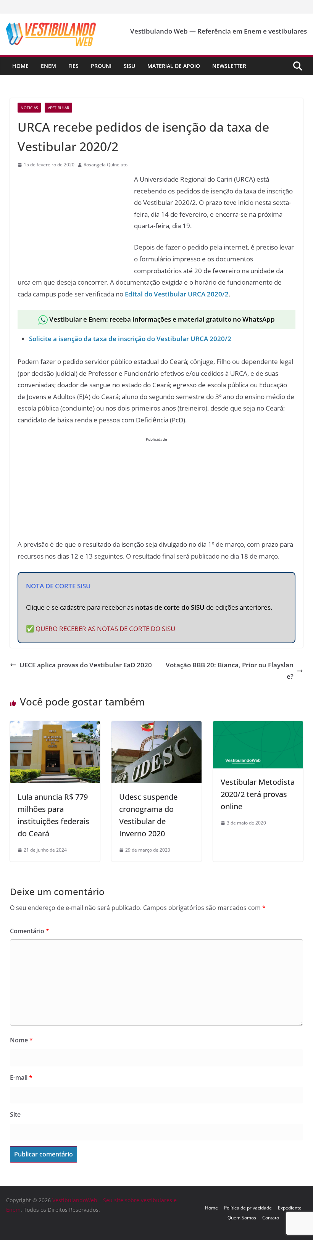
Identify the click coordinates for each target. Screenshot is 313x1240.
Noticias (29, 107)
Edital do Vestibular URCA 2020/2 (177, 294)
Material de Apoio (173, 65)
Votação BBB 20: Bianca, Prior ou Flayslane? (230, 670)
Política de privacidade (248, 1208)
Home (20, 65)
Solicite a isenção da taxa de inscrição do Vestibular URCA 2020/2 (130, 338)
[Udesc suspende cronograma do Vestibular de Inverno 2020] (156, 726)
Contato (270, 1217)
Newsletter (229, 65)
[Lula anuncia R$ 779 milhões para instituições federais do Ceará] (55, 726)
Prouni (101, 65)
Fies (73, 65)
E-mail (21, 1077)
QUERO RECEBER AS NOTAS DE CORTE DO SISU (105, 628)
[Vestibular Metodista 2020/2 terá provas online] (258, 726)
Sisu (129, 65)
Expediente (290, 1208)
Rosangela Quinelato (105, 164)
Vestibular (58, 107)
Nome (21, 1040)
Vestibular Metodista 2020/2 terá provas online (258, 794)
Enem (48, 65)
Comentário (29, 931)
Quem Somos (241, 1217)
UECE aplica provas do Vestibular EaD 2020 (85, 664)
